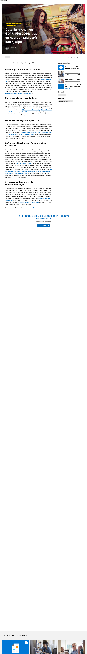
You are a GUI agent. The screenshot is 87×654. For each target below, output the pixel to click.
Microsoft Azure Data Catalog (31, 110)
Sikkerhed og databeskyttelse (65, 101)
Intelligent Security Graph (23, 163)
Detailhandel (62, 95)
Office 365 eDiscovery (27, 112)
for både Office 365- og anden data (28, 202)
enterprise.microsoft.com (29, 208)
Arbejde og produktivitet (13, 23)
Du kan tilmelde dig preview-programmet (18, 93)
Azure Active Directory (21, 173)
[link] (43, 225)
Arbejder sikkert (11, 25)
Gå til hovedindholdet (3, 0)
